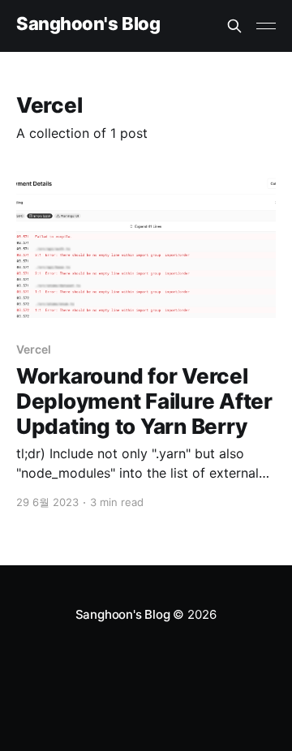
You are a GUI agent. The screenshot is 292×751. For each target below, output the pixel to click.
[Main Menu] (266, 26)
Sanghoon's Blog (88, 23)
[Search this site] (234, 26)
